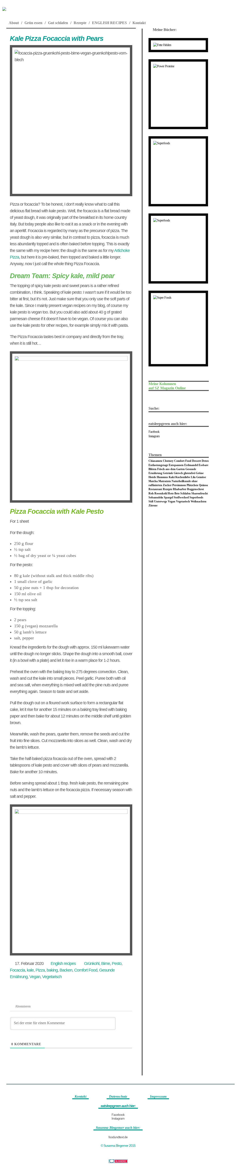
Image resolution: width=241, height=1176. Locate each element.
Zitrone (153, 505)
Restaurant (155, 489)
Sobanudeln (156, 497)
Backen (66, 970)
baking (52, 970)
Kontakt (139, 23)
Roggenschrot (195, 489)
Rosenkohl (160, 493)
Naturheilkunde (181, 481)
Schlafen (185, 493)
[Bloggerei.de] (118, 1161)
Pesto (116, 963)
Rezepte (80, 23)
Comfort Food (85, 970)
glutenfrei (189, 473)
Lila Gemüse (198, 477)
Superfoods (196, 497)
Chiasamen (155, 461)
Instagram (154, 436)
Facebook (154, 431)
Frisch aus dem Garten (171, 469)
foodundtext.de (118, 1137)
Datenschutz (118, 1096)
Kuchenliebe (182, 477)
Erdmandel (191, 465)
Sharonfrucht (199, 493)
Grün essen (33, 23)
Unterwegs (160, 501)
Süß (151, 501)
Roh (151, 493)
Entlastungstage (158, 465)
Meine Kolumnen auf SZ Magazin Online (167, 386)
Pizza (40, 970)
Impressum (158, 1096)
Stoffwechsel (181, 497)
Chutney (168, 461)
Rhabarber (179, 489)
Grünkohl (91, 963)
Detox (205, 461)
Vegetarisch (52, 976)
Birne (105, 963)
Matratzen (164, 481)
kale (30, 970)
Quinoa (203, 485)
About (14, 23)
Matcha (153, 481)
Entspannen (176, 465)
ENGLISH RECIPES (109, 23)
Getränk (168, 473)
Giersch (178, 473)
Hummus (162, 477)
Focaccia (17, 970)
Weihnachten (198, 501)
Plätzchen (192, 485)
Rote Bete (174, 493)
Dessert (196, 461)
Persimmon (179, 485)
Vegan (34, 976)
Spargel (168, 497)
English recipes (63, 963)
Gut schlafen (58, 23)
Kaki (172, 477)
